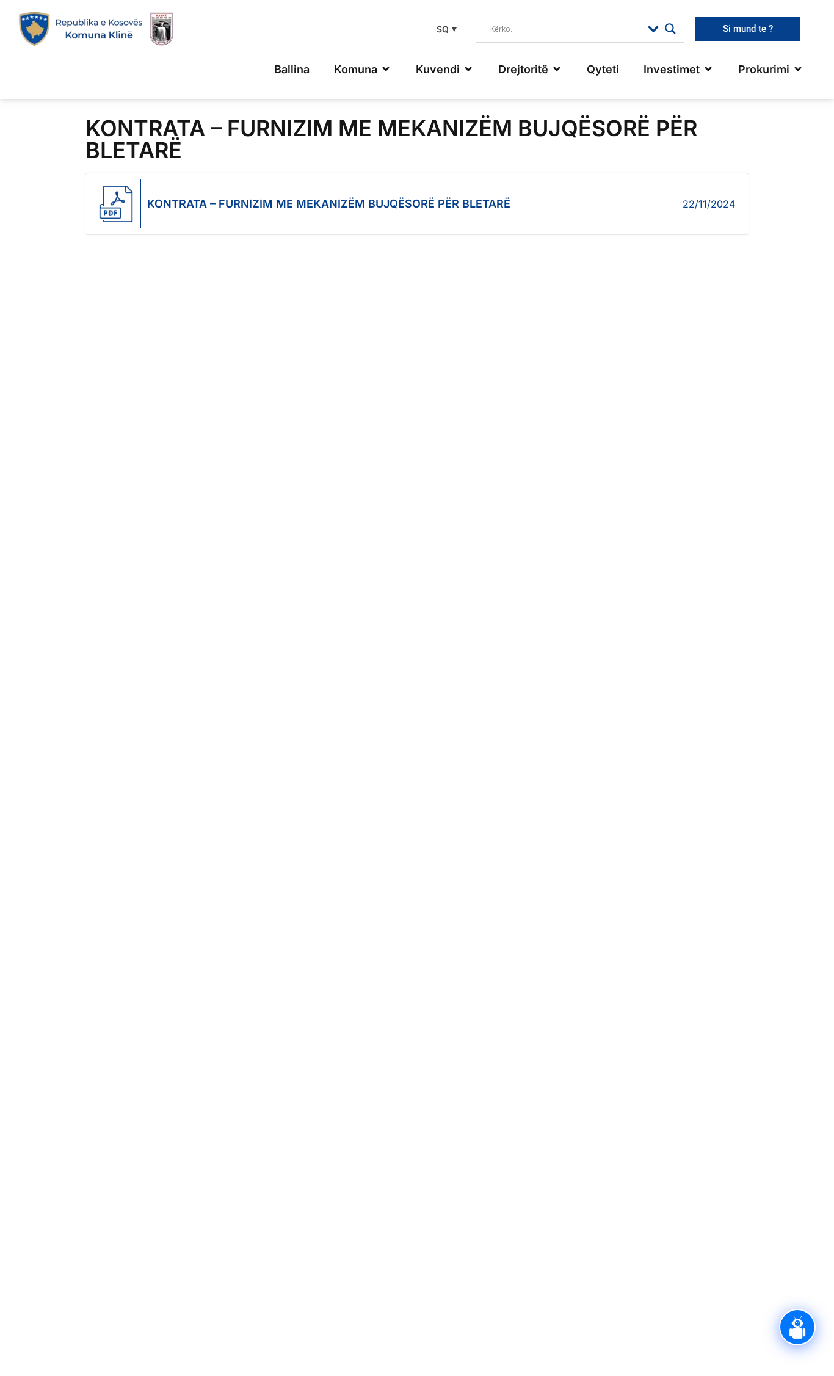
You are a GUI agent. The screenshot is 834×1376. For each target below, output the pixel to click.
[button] (445, 29)
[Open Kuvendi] (468, 69)
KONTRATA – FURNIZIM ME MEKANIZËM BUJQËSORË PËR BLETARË (328, 203)
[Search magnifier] (670, 28)
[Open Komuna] (385, 69)
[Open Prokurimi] (797, 69)
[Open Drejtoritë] (556, 69)
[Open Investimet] (708, 69)
